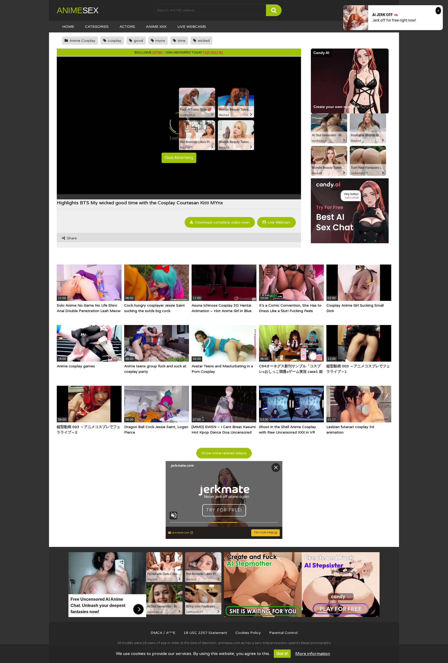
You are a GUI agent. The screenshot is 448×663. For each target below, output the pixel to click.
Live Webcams (191, 26)
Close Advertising (179, 157)
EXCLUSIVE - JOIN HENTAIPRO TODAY (179, 52)
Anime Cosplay (81, 40)
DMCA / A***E (163, 633)
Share (71, 238)
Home (68, 26)
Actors (127, 26)
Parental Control (283, 633)
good (138, 40)
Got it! (282, 653)
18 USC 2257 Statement (205, 633)
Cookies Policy (248, 633)
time (181, 40)
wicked (203, 40)
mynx (160, 40)
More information (312, 653)
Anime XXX (156, 26)
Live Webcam (279, 222)
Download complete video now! (222, 222)
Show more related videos (224, 453)
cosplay (114, 40)
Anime (77, 10)
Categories (97, 26)
